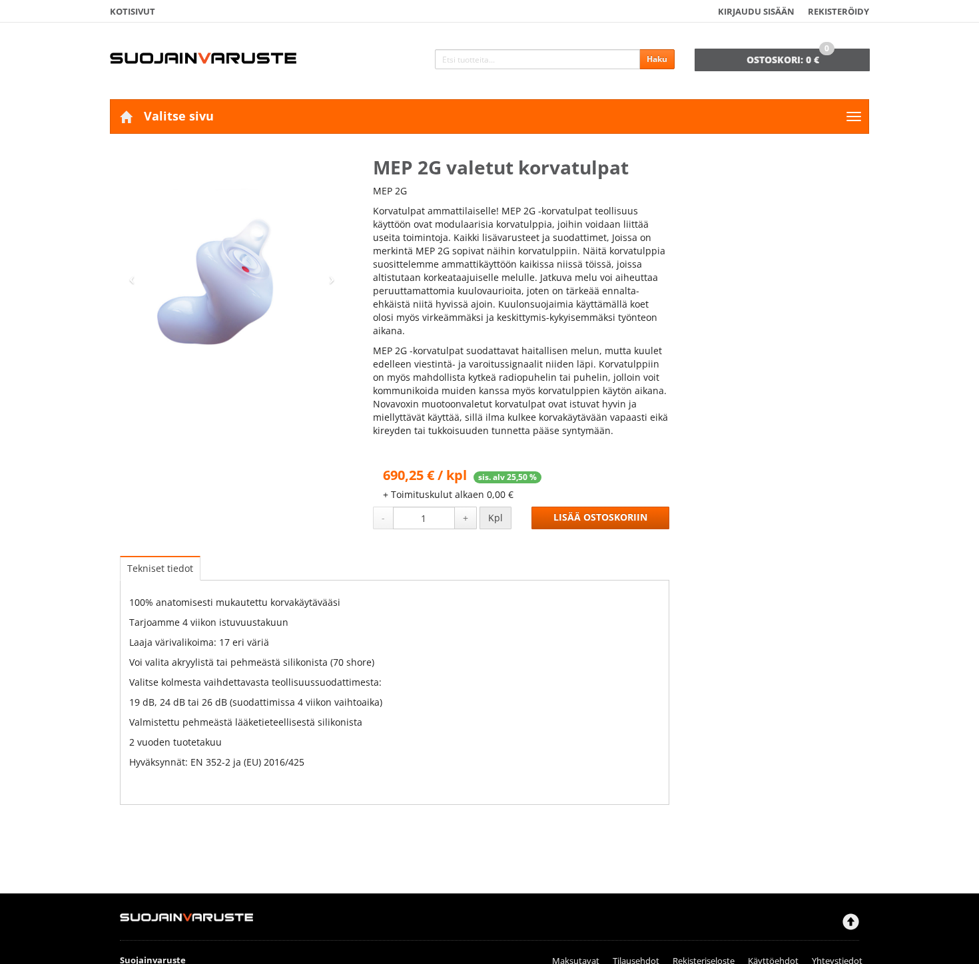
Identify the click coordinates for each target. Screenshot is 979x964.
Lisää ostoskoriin (600, 517)
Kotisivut (132, 11)
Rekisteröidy (838, 11)
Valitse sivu (179, 116)
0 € (788, 57)
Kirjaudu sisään (756, 11)
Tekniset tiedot (160, 568)
